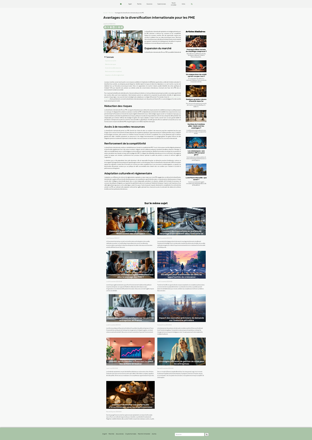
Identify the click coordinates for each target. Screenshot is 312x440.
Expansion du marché (110, 61)
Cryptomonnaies (161, 4)
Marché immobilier (173, 4)
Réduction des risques (110, 64)
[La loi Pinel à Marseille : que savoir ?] (196, 170)
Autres (183, 4)
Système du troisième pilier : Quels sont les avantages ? (196, 126)
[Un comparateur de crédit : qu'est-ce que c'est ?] (196, 66)
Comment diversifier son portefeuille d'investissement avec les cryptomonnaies (130, 405)
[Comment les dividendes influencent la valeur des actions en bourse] (130, 351)
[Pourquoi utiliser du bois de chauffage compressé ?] (196, 41)
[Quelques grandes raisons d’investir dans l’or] (196, 91)
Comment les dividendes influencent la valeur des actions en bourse (130, 362)
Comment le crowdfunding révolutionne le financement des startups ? (130, 232)
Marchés (139, 4)
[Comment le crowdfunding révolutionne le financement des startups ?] (130, 221)
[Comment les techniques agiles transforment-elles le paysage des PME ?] (130, 264)
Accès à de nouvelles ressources (113, 68)
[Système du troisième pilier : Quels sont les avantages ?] (196, 116)
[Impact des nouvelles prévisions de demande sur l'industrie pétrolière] (181, 308)
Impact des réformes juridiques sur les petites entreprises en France (130, 319)
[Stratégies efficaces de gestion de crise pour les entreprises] (181, 351)
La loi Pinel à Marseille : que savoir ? (196, 178)
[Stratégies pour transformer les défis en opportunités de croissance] (181, 264)
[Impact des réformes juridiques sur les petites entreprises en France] (130, 308)
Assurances (149, 4)
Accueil (105, 13)
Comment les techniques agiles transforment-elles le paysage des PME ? (130, 275)
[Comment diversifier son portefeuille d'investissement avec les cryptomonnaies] (130, 395)
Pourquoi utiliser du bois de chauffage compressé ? (196, 50)
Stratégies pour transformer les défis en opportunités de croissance (181, 275)
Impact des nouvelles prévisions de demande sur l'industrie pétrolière (181, 319)
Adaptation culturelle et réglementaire (114, 75)
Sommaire (110, 57)
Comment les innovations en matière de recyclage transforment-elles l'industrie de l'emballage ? (181, 233)
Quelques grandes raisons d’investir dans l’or (196, 100)
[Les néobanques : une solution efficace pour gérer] (196, 143)
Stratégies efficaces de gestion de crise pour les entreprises (181, 362)
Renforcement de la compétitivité (113, 71)
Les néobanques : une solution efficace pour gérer (196, 153)
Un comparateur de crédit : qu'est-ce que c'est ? (196, 75)
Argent (130, 4)
